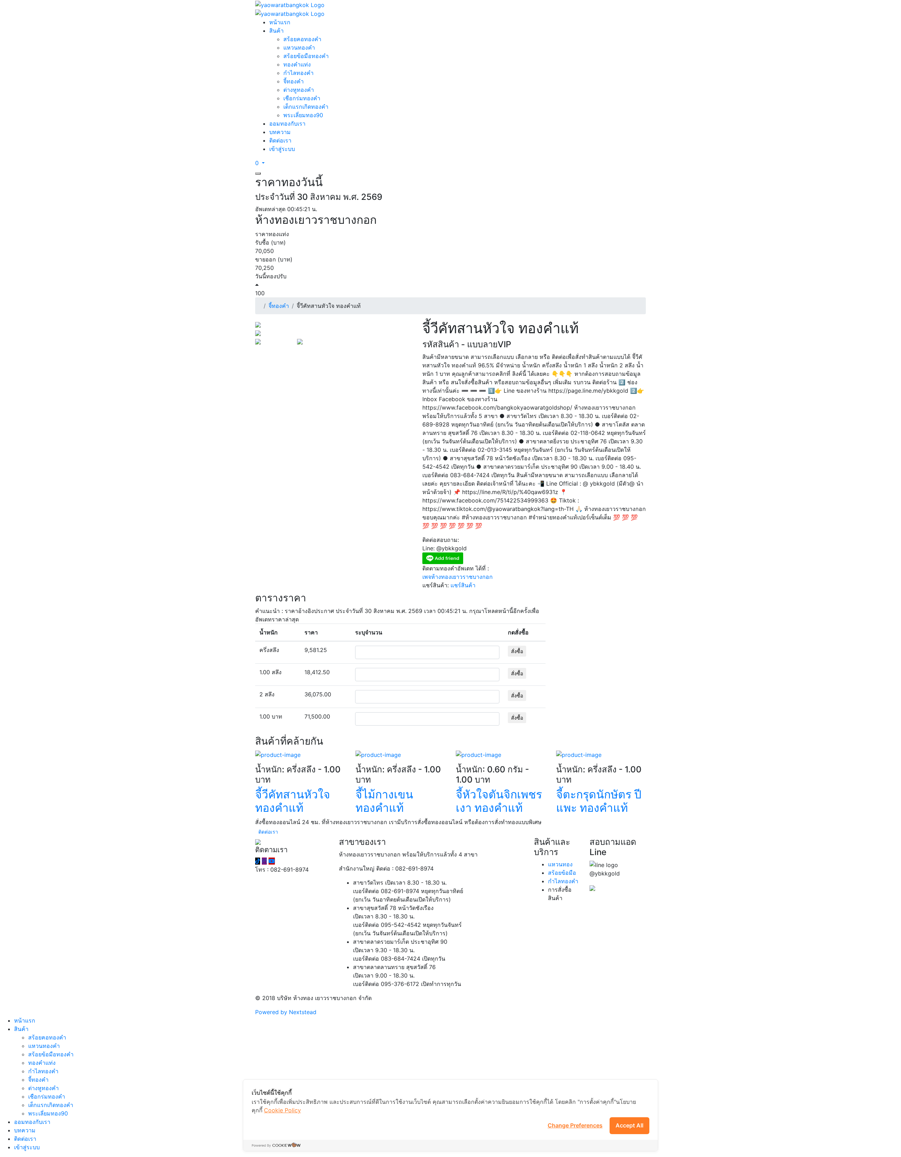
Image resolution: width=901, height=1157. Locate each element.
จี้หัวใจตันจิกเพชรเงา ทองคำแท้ (499, 801)
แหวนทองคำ (299, 47)
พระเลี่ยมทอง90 (303, 115)
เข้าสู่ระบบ (282, 148)
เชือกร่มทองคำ (301, 98)
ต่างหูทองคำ (298, 89)
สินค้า (276, 30)
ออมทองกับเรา (287, 123)
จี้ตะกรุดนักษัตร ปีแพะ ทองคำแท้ (598, 801)
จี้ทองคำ (293, 81)
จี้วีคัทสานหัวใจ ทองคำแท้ (292, 801)
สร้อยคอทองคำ (302, 39)
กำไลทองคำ (298, 72)
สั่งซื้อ (517, 651)
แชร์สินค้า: (435, 585)
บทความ (280, 131)
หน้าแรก (279, 22)
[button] (260, 162)
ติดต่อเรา (280, 140)
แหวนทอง (560, 864)
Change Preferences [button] (575, 1125)
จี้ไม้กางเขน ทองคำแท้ (384, 801)
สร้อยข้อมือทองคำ (306, 55)
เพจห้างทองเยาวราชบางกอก (457, 576)
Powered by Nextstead (285, 1012)
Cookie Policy (282, 1110)
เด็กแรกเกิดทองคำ (305, 106)
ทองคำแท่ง (297, 64)
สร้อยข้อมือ (562, 872)
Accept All (629, 1125)
